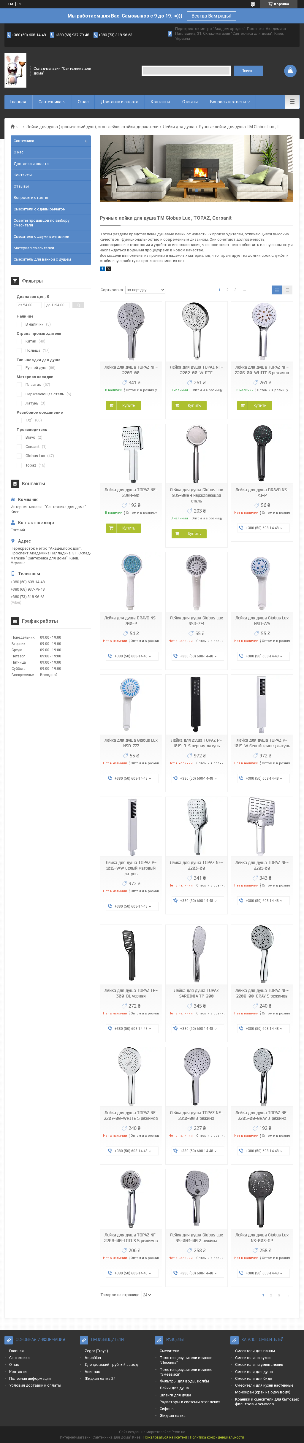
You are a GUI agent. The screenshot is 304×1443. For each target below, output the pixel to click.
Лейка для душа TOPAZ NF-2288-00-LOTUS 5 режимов (131, 1238)
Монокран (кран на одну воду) (262, 1392)
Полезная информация (30, 1378)
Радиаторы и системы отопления (190, 1402)
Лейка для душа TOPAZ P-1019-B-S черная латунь (196, 743)
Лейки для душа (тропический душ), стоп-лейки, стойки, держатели (92, 126)
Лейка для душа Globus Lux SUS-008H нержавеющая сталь (196, 495)
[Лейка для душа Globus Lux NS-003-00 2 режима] (196, 1199)
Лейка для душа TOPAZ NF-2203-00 (196, 865)
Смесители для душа (254, 1371)
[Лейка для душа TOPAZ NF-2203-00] (196, 827)
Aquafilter (93, 1357)
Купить (128, 405)
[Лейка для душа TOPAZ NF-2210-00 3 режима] (196, 1077)
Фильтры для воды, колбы (184, 1381)
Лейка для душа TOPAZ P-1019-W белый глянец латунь (262, 743)
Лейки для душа (178, 126)
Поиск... (248, 71)
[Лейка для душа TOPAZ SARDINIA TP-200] (196, 954)
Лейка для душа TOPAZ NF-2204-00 (131, 492)
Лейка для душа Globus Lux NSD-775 (262, 621)
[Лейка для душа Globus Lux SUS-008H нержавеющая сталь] (196, 454)
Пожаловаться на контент (165, 1437)
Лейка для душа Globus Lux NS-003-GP (262, 1238)
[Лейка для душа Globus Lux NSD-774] (196, 582)
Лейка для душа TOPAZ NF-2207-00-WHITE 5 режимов (131, 1115)
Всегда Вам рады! (211, 16)
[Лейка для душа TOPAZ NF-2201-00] (262, 827)
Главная (18, 101)
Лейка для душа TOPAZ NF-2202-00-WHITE (196, 370)
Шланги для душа (175, 1395)
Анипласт (93, 1371)
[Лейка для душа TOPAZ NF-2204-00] (131, 454)
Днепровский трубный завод (111, 1364)
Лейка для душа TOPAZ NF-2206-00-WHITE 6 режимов (262, 370)
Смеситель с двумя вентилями (41, 236)
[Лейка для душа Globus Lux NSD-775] (262, 582)
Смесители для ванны (255, 1351)
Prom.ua (178, 1432)
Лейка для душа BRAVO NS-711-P (262, 492)
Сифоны (167, 1408)
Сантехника (50, 101)
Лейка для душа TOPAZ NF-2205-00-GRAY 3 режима (262, 1115)
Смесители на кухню (253, 1357)
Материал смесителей (34, 248)
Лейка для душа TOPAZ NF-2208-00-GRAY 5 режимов (262, 993)
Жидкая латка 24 (100, 1378)
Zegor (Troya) (96, 1351)
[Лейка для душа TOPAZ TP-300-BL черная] (131, 954)
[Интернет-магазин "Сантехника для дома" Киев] (15, 70)
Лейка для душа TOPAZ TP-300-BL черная (131, 993)
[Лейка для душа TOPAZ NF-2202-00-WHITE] (196, 331)
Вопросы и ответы (228, 101)
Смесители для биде (253, 1378)
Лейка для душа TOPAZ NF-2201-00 (262, 865)
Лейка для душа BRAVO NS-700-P (131, 621)
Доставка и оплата (119, 101)
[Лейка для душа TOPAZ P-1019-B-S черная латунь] (196, 704)
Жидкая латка (173, 1415)
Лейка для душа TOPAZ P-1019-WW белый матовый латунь (131, 868)
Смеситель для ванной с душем (42, 259)
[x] (108, 270)
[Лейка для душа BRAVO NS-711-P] (262, 454)
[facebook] (102, 270)
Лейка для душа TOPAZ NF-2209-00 (131, 370)
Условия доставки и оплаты (35, 1385)
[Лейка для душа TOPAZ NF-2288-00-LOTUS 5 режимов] (131, 1199)
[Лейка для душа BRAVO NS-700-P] (131, 582)
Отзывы (190, 101)
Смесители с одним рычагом (40, 209)
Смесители (169, 1351)
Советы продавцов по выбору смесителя (41, 222)
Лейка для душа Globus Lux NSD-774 (196, 621)
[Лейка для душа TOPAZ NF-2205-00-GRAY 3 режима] (262, 1077)
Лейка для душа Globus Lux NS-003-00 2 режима (196, 1238)
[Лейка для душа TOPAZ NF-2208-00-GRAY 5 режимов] (262, 954)
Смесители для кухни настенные (264, 1385)
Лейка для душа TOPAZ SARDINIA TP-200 (196, 993)
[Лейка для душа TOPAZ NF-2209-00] (131, 331)
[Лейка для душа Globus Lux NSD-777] (131, 704)
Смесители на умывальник (259, 1364)
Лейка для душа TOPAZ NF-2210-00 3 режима (196, 1115)
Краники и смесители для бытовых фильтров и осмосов (267, 1401)
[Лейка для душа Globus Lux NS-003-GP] (262, 1199)
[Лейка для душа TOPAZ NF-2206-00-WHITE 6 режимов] (262, 331)
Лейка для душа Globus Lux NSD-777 (131, 743)
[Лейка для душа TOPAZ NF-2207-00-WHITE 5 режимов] (131, 1077)
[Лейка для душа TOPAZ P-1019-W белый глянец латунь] (262, 704)
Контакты (160, 101)
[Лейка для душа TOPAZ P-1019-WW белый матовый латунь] (131, 827)
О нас (83, 101)
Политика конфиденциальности (217, 1437)
